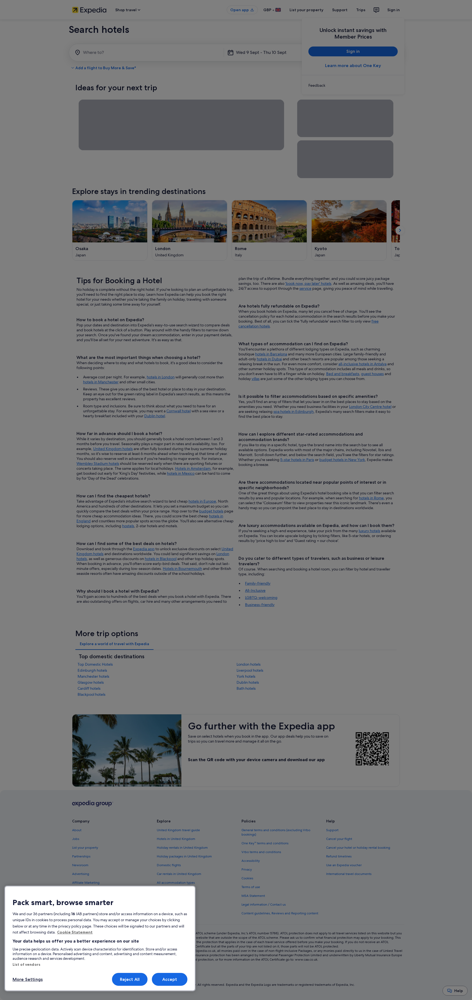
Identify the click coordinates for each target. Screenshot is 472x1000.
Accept (169, 979)
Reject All (130, 979)
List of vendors (26, 964)
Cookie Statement (75, 932)
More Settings (28, 979)
